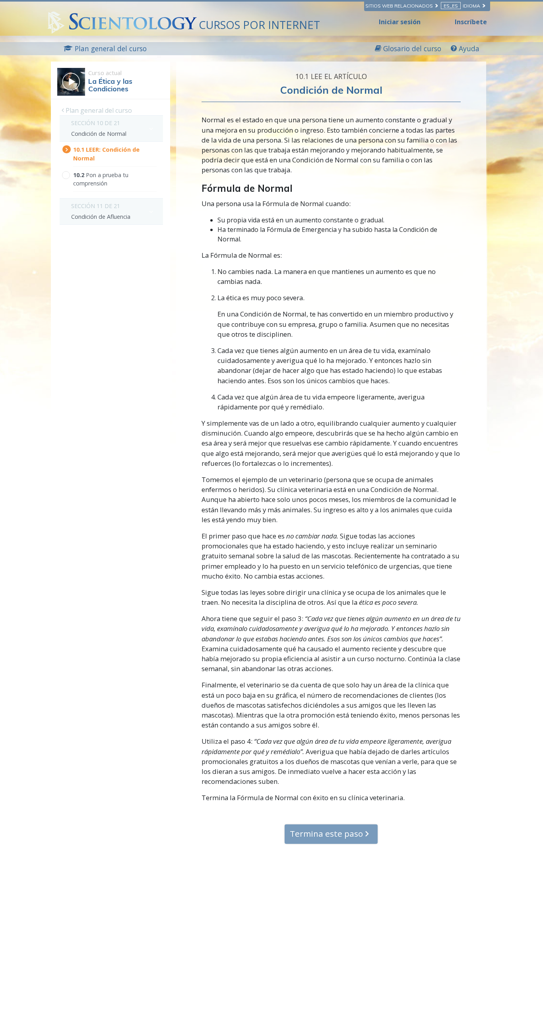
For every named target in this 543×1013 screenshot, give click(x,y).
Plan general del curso (98, 110)
